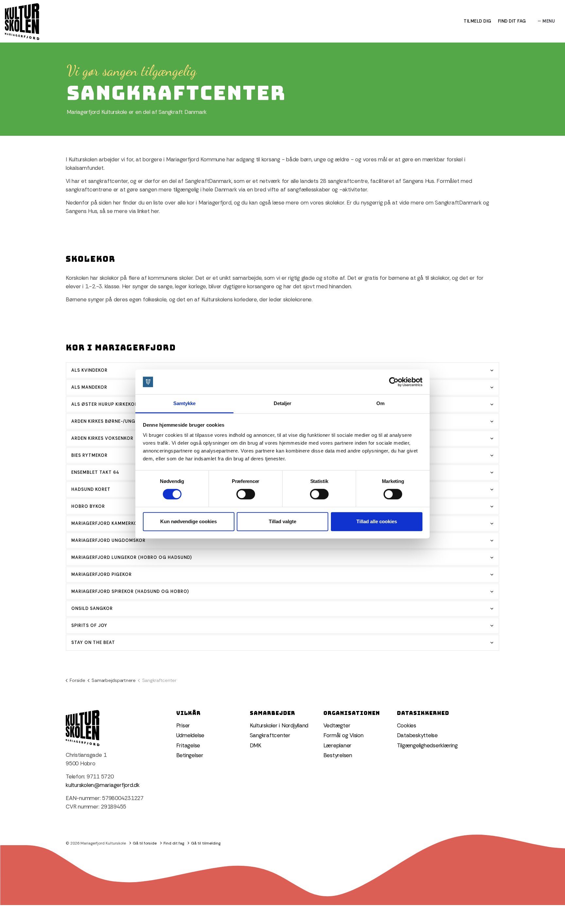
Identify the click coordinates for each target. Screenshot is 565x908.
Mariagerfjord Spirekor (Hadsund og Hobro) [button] (130, 591)
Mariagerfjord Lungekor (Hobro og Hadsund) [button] (131, 557)
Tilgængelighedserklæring (427, 745)
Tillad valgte (282, 521)
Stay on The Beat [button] (93, 642)
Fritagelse (188, 745)
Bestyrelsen (337, 755)
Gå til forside (145, 843)
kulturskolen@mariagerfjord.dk (103, 785)
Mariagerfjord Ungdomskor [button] (108, 540)
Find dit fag (512, 21)
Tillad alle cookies (376, 521)
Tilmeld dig (477, 21)
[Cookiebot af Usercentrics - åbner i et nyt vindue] (393, 382)
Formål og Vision (343, 735)
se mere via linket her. (134, 211)
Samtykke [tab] (184, 403)
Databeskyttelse (417, 735)
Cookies (406, 725)
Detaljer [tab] (283, 403)
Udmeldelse (190, 735)
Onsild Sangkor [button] (92, 608)
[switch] (245, 494)
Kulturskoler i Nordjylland (279, 725)
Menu (548, 21)
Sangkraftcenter (270, 735)
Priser (183, 725)
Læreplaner (337, 745)
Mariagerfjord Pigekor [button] (101, 574)
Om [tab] (380, 403)
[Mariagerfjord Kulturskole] (22, 21)
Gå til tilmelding (205, 843)
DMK (255, 745)
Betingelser (189, 755)
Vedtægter (337, 725)
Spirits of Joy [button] (89, 625)
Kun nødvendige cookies (188, 521)
